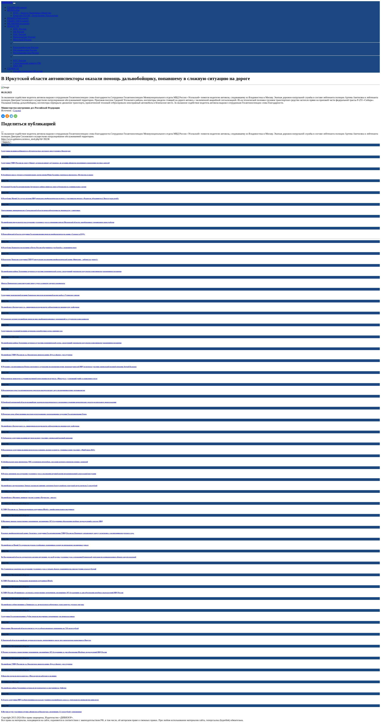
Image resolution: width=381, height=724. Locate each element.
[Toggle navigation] (14, 3)
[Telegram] (11, 116)
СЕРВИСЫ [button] (13, 68)
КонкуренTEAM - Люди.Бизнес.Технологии (35, 15)
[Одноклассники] (7, 116)
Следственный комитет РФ (27, 63)
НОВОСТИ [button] (13, 26)
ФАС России (19, 34)
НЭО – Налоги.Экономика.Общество (32, 13)
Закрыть (6, 142)
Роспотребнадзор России (25, 47)
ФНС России (19, 29)
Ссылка (17, 110)
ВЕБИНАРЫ (17, 18)
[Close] (2, 131)
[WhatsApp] (15, 116)
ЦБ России (18, 31)
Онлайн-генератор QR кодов (27, 71)
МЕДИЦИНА (18, 23)
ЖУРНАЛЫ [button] (13, 10)
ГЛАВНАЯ (17, 7)
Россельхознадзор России (26, 53)
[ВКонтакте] (3, 116)
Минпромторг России (24, 37)
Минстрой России (22, 39)
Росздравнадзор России (25, 50)
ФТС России (19, 60)
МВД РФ (17, 66)
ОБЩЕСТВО (18, 21)
